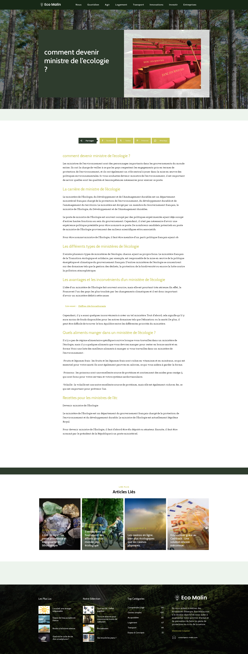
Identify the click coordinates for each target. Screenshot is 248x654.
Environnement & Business (94, 526)
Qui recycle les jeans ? (106, 637)
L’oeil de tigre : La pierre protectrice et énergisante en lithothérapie (54, 540)
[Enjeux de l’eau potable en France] (44, 619)
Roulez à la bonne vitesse (64, 628)
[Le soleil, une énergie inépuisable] (44, 610)
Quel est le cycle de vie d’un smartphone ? (63, 637)
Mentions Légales (181, 630)
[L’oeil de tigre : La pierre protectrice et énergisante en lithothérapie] (60, 524)
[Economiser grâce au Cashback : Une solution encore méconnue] (188, 524)
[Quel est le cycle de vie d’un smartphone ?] (44, 638)
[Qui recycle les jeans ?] (88, 638)
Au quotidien (49, 530)
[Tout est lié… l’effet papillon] (88, 610)
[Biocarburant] (88, 628)
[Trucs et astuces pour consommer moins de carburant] (88, 619)
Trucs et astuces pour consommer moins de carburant (107, 619)
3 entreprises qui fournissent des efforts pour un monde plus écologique (95, 538)
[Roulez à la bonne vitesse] (44, 628)
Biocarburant (102, 628)
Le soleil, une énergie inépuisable (62, 609)
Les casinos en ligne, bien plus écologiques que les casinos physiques (141, 540)
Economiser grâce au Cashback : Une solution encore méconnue (183, 540)
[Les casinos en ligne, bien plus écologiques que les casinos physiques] (145, 524)
